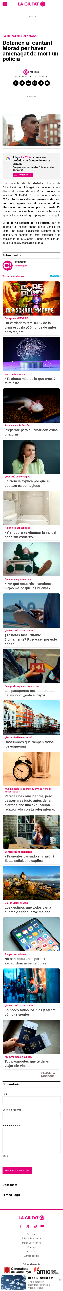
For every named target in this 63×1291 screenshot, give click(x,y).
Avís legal (31, 1234)
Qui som (31, 1247)
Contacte (31, 1251)
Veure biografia (21, 266)
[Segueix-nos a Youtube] (42, 1226)
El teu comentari (11, 1125)
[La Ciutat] (31, 4)
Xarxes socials (31, 1256)
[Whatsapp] (34, 83)
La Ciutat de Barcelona (20, 36)
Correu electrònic (12, 1109)
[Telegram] (41, 83)
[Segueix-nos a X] (28, 1226)
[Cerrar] (60, 1279)
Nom (5, 1093)
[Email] (47, 83)
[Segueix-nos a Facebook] (21, 1226)
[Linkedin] (28, 83)
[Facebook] (15, 83)
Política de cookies (31, 1243)
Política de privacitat (31, 1238)
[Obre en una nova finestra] (17, 1270)
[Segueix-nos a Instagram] (35, 1226)
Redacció (35, 72)
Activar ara (21, 174)
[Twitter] (22, 83)
